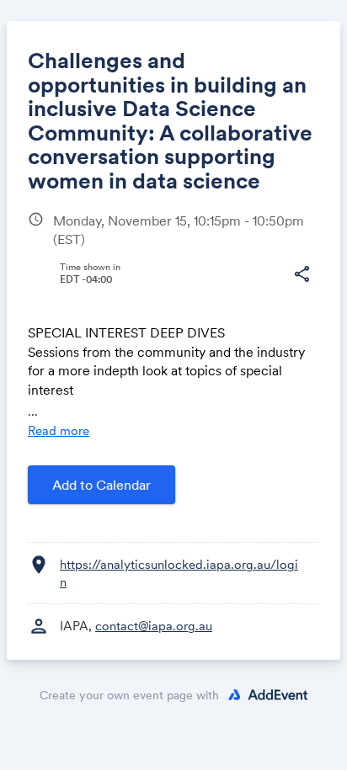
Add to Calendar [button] (101, 484)
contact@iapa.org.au (153, 626)
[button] (301, 274)
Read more (58, 430)
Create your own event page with (129, 695)
